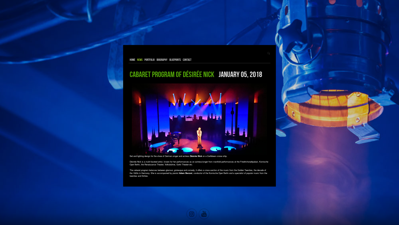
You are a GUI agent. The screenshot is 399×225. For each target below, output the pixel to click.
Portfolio (149, 59)
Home (132, 59)
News (139, 59)
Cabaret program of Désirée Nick (172, 74)
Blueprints (175, 59)
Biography (162, 59)
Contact (187, 59)
